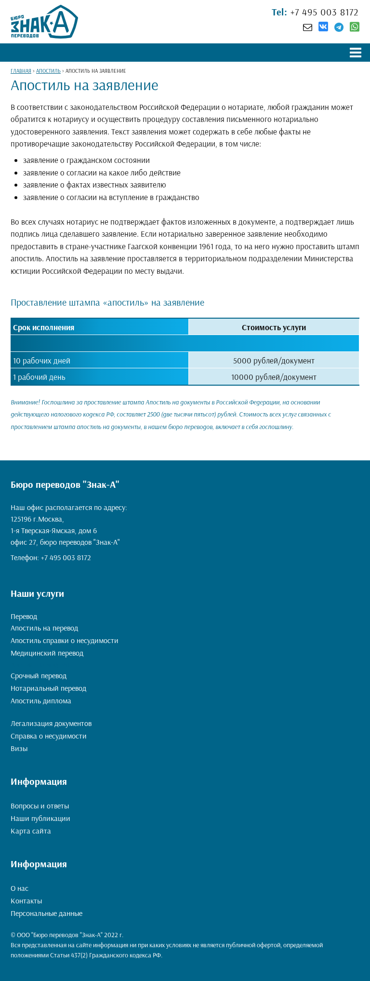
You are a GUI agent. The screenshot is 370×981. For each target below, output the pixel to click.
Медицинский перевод (47, 653)
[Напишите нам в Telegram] (339, 27)
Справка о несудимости (49, 735)
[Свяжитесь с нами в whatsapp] (354, 29)
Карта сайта (31, 830)
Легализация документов (51, 723)
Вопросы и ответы (40, 805)
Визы (19, 748)
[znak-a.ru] (44, 22)
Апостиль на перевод (44, 627)
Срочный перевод (38, 675)
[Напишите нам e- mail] (307, 27)
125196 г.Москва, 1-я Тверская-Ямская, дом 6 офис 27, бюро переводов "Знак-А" (65, 530)
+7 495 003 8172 (323, 12)
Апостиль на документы (44, 664)
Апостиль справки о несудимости (65, 640)
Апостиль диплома (41, 700)
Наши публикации (40, 818)
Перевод (24, 616)
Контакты (26, 900)
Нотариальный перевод (48, 688)
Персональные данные (46, 913)
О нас (19, 888)
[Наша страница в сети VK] (323, 28)
